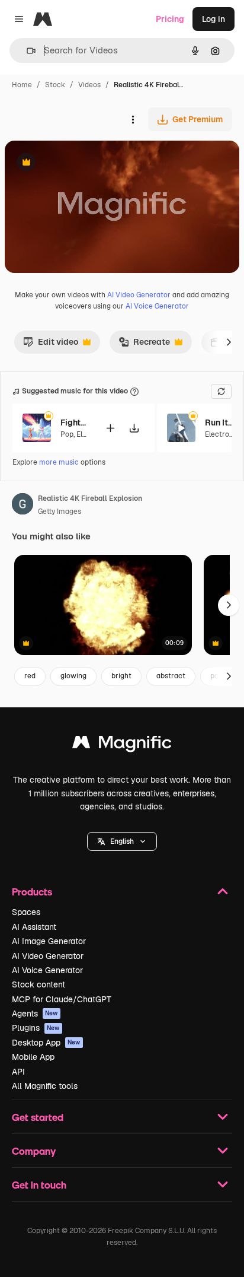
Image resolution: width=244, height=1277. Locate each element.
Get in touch (39, 1184)
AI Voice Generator (157, 306)
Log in (213, 19)
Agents (35, 1013)
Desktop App (46, 1042)
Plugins (36, 1027)
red (30, 676)
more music (59, 462)
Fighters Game (75, 422)
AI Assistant (34, 927)
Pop (66, 434)
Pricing (170, 19)
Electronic (222, 434)
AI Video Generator (139, 295)
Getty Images (59, 511)
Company (34, 1151)
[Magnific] (122, 745)
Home (22, 85)
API (18, 1071)
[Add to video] (110, 428)
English (122, 841)
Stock (55, 85)
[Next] (228, 342)
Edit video (50, 344)
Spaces (26, 912)
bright (121, 676)
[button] (122, 841)
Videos (89, 85)
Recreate (144, 344)
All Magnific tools (45, 1086)
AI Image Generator (49, 941)
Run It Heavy (220, 422)
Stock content (38, 984)
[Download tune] (134, 428)
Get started (37, 1117)
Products (32, 891)
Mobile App (33, 1057)
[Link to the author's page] (22, 505)
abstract (170, 676)
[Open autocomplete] (26, 50)
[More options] (133, 119)
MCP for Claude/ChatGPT (61, 999)
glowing (73, 676)
